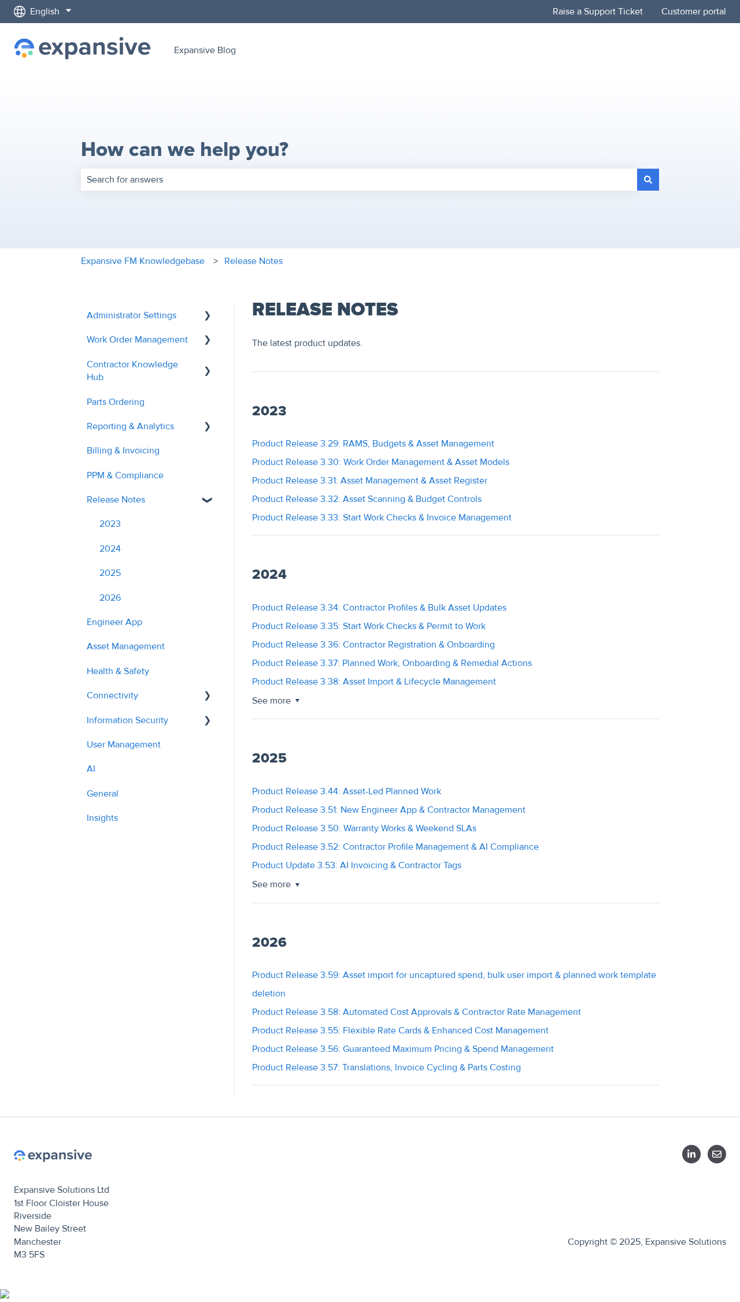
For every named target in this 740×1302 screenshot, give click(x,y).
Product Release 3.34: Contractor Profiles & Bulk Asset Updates (379, 607)
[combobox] (359, 180)
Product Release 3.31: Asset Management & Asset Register (369, 480)
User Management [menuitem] (124, 744)
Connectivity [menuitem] (112, 695)
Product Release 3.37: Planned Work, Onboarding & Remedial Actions (392, 663)
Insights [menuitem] (102, 818)
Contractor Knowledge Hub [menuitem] (132, 371)
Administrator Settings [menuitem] (131, 315)
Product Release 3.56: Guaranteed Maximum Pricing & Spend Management (403, 1049)
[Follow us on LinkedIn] (691, 1154)
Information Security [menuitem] (127, 720)
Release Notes (253, 261)
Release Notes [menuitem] (116, 499)
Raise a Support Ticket (598, 11)
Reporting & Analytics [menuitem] (130, 426)
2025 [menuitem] (110, 573)
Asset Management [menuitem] (126, 646)
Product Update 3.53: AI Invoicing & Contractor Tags (356, 865)
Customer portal (693, 11)
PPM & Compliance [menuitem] (125, 475)
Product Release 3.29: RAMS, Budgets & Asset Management (373, 443)
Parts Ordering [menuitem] (116, 402)
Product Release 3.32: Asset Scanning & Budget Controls (367, 499)
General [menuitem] (103, 793)
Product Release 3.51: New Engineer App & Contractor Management (389, 810)
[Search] (648, 180)
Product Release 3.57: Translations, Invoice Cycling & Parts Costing (386, 1067)
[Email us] (717, 1154)
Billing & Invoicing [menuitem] (123, 450)
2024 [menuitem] (110, 549)
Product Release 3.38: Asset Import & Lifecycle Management (374, 681)
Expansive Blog (205, 50)
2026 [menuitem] (110, 598)
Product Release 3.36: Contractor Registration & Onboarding (373, 644)
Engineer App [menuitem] (114, 622)
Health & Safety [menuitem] (118, 671)
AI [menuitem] (91, 769)
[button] (207, 316)
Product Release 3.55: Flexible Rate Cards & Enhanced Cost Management (400, 1030)
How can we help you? (184, 150)
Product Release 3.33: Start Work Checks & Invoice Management (382, 517)
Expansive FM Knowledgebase (143, 261)
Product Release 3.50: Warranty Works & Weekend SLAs (364, 828)
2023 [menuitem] (110, 524)
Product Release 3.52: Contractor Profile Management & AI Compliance (395, 847)
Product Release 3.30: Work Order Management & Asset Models (380, 462)
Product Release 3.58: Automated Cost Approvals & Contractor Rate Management (416, 1012)
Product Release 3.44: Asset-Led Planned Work (346, 791)
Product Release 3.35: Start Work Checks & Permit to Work (369, 626)
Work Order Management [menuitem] (137, 339)
